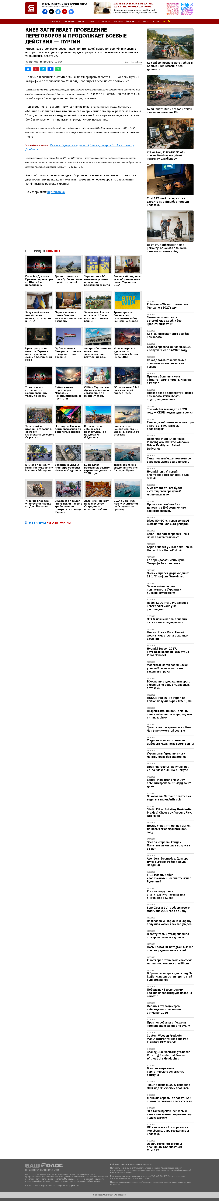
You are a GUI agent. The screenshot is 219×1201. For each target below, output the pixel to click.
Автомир (118, 21)
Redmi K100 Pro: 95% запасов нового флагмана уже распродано (167, 606)
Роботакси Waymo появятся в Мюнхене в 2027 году (167, 306)
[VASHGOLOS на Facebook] (45, 11)
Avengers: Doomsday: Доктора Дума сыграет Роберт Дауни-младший (167, 862)
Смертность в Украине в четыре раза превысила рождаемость (169, 460)
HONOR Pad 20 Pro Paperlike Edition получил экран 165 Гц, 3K (169, 699)
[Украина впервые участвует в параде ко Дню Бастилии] (39, 489)
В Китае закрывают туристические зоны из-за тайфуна (165, 1071)
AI (139, 21)
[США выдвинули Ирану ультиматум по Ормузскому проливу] (127, 489)
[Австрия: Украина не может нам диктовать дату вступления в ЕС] (98, 336)
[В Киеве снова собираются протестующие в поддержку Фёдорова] (98, 414)
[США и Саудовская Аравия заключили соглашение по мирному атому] (98, 375)
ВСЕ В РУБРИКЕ (50, 522)
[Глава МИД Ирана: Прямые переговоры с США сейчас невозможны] (39, 264)
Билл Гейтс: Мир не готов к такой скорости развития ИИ (169, 110)
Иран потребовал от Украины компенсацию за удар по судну (168, 1024)
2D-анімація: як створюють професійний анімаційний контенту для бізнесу (166, 155)
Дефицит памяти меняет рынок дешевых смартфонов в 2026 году (168, 829)
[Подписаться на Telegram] (187, 9)
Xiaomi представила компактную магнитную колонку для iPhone (169, 961)
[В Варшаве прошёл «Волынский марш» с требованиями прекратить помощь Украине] (68, 489)
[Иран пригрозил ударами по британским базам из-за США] (127, 336)
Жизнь (146, 21)
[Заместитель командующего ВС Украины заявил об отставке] (127, 414)
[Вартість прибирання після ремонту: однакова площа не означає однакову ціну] (170, 226)
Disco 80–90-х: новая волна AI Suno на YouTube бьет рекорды (168, 522)
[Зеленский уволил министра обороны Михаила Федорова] (68, 453)
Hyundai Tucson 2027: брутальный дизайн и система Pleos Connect (168, 652)
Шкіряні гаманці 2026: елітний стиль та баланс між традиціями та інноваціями (169, 714)
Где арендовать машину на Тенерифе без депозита (166, 561)
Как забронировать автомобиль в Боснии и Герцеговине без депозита (170, 66)
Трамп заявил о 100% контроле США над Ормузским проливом (168, 1086)
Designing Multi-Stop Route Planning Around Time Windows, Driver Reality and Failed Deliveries (168, 444)
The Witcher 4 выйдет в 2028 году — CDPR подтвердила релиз (170, 411)
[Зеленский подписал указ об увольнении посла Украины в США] (127, 264)
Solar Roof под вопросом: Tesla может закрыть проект (168, 535)
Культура (130, 21)
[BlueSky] (28, 69)
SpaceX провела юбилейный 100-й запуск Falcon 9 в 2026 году (170, 348)
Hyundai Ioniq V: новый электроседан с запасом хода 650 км (168, 475)
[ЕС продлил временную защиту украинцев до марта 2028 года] (98, 453)
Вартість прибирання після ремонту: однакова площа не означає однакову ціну (167, 248)
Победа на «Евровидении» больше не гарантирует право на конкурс (169, 993)
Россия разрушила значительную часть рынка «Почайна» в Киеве (166, 894)
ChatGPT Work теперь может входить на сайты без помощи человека (168, 201)
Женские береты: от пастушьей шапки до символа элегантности (169, 1099)
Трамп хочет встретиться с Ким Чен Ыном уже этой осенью (169, 729)
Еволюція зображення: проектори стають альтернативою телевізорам (170, 425)
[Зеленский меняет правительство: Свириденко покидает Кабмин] (98, 489)
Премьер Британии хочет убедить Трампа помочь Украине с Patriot (169, 379)
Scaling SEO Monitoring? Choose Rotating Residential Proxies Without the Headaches (168, 1055)
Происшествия (86, 21)
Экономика (69, 21)
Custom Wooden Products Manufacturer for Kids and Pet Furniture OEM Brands (167, 1039)
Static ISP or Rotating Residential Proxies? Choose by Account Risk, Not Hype (169, 812)
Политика (54, 21)
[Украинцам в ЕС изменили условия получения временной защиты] (98, 264)
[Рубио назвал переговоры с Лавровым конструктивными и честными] (68, 375)
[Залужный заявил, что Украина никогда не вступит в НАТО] (39, 300)
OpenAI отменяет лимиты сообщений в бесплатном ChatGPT (164, 1147)
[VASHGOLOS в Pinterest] (64, 11)
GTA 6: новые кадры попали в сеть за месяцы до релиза (167, 620)
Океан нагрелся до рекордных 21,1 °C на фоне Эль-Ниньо (168, 574)
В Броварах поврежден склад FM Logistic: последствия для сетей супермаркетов (169, 976)
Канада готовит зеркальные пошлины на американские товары (166, 363)
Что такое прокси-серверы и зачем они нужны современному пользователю (169, 1114)
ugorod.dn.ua (56, 192)
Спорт (156, 21)
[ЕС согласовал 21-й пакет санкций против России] (127, 375)
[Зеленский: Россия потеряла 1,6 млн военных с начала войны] (98, 300)
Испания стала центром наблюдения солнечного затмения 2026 (164, 1009)
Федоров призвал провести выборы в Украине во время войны (170, 742)
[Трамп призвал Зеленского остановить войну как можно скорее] (127, 300)
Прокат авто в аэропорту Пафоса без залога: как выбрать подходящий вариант (170, 396)
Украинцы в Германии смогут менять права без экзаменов (167, 755)
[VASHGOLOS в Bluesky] (71, 11)
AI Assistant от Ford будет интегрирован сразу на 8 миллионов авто (164, 491)
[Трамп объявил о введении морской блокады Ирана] (127, 453)
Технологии (103, 21)
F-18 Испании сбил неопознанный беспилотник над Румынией (169, 878)
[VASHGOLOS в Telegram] (58, 11)
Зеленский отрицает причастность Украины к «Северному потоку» (164, 589)
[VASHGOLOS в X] (51, 11)
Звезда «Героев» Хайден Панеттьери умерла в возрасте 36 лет (168, 845)
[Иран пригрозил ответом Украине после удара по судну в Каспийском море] (39, 336)
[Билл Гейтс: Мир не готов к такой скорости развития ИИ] (170, 91)
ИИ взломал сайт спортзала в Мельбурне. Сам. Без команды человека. (168, 1130)
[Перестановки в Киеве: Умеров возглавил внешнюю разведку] (68, 300)
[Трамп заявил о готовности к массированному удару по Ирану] (39, 375)
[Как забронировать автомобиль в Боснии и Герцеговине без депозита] (170, 44)
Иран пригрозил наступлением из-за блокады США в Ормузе (168, 768)
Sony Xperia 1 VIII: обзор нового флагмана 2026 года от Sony (168, 909)
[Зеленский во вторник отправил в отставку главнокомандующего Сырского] (39, 414)
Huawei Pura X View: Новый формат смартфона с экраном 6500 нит (167, 635)
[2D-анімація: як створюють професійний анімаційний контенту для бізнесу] (170, 134)
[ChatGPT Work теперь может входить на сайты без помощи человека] (170, 180)
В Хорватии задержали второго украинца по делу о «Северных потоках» (168, 685)
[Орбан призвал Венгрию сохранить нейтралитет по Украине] (68, 336)
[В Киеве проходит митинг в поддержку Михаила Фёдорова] (39, 453)
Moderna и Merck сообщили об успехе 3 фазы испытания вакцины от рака (167, 668)
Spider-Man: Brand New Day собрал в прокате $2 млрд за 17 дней (169, 783)
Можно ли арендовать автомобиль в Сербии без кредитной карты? (164, 320)
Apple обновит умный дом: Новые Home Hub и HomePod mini (170, 548)
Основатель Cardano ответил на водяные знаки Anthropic (169, 798)
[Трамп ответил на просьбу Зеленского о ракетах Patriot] (68, 264)
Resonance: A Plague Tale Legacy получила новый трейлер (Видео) (169, 922)
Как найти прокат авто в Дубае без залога (168, 335)
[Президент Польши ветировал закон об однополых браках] (68, 414)
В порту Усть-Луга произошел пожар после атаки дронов (168, 935)
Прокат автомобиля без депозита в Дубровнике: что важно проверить (166, 507)
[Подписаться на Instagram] (173, 9)
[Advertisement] (83, 221)
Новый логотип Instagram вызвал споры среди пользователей (170, 948)
